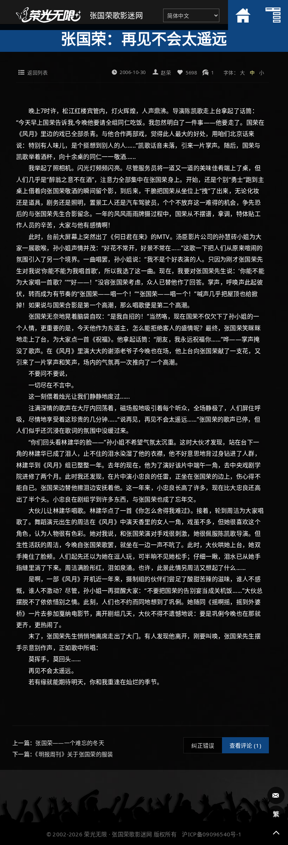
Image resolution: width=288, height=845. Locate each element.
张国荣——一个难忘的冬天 (69, 743)
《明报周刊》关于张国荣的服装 (74, 754)
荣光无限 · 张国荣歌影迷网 (118, 834)
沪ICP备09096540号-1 (212, 834)
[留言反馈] (276, 795)
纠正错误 (202, 745)
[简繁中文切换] (276, 814)
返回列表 (37, 72)
